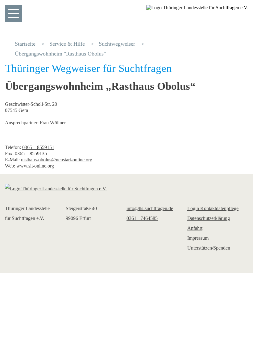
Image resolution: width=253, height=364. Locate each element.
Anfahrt (194, 228)
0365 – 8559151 (38, 147)
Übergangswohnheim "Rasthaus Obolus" (60, 54)
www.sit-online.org (35, 165)
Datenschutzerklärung (208, 218)
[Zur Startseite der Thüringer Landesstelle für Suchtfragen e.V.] (126, 189)
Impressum (198, 238)
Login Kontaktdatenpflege (212, 208)
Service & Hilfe (67, 44)
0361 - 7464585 (142, 218)
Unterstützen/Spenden (208, 247)
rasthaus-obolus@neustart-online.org (56, 159)
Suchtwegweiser (117, 44)
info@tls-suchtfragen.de (149, 208)
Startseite (25, 44)
